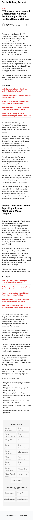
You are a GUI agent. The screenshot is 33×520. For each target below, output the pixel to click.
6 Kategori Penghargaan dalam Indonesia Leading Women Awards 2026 (16, 115)
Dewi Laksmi (9, 24)
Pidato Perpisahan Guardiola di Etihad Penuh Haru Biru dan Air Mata (15, 102)
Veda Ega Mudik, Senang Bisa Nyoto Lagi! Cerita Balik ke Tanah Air (14, 90)
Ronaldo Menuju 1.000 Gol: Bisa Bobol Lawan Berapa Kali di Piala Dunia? (15, 108)
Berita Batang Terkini (14, 2)
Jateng (4, 8)
